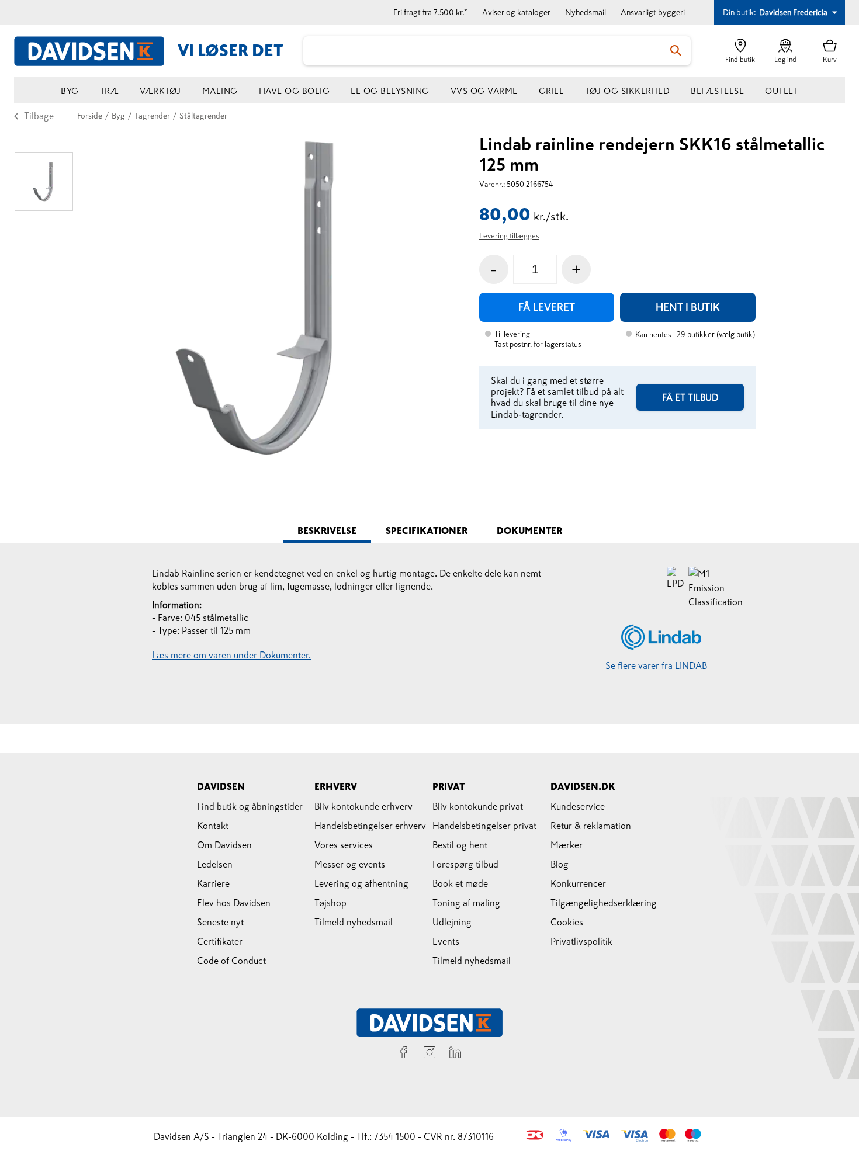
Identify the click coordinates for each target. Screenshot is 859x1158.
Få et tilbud (690, 397)
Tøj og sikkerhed (627, 90)
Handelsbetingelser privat (484, 825)
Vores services (343, 845)
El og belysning (390, 90)
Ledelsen (215, 864)
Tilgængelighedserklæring (603, 902)
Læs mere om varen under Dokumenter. (231, 655)
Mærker (566, 845)
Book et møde (460, 883)
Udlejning (452, 922)
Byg (70, 90)
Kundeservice (577, 806)
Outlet (781, 90)
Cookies (566, 922)
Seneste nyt (220, 922)
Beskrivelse (326, 530)
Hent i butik (688, 307)
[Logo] (96, 51)
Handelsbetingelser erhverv (370, 825)
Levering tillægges (509, 236)
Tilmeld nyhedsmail (353, 922)
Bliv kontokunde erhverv (363, 806)
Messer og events (349, 864)
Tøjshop (330, 902)
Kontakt (212, 825)
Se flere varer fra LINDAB (656, 665)
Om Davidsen (224, 845)
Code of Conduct (231, 960)
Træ (109, 90)
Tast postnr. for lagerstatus (537, 344)
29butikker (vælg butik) (716, 334)
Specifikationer (426, 530)
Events (445, 941)
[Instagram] (429, 1054)
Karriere (213, 883)
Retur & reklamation (590, 825)
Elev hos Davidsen (234, 902)
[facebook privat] (404, 1054)
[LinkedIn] (455, 1054)
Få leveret (546, 307)
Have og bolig (294, 90)
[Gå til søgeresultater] (676, 50)
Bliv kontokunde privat (477, 806)
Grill (551, 90)
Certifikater (220, 941)
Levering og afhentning (361, 883)
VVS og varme (484, 90)
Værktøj (160, 90)
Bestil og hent (459, 845)
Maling (220, 90)
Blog (559, 864)
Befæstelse (717, 90)
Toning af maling (466, 902)
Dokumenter (529, 530)
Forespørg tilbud (465, 864)
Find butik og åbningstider (250, 806)
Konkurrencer (578, 883)
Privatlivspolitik (581, 941)
